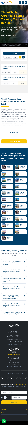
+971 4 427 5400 (15, 335)
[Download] (20, 57)
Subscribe (14, 402)
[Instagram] (25, 378)
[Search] (23, 2)
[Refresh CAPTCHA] (5, 397)
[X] (7, 378)
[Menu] (26, 2)
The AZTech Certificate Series (11, 44)
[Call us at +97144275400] (20, 2)
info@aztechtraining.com (15, 336)
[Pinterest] (20, 378)
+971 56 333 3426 (18, 341)
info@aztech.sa (15, 364)
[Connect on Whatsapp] (4, 421)
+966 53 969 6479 (15, 362)
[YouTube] (11, 378)
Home (2, 44)
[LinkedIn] (16, 378)
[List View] (23, 57)
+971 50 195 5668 (17, 339)
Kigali (19, 44)
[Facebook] (2, 378)
